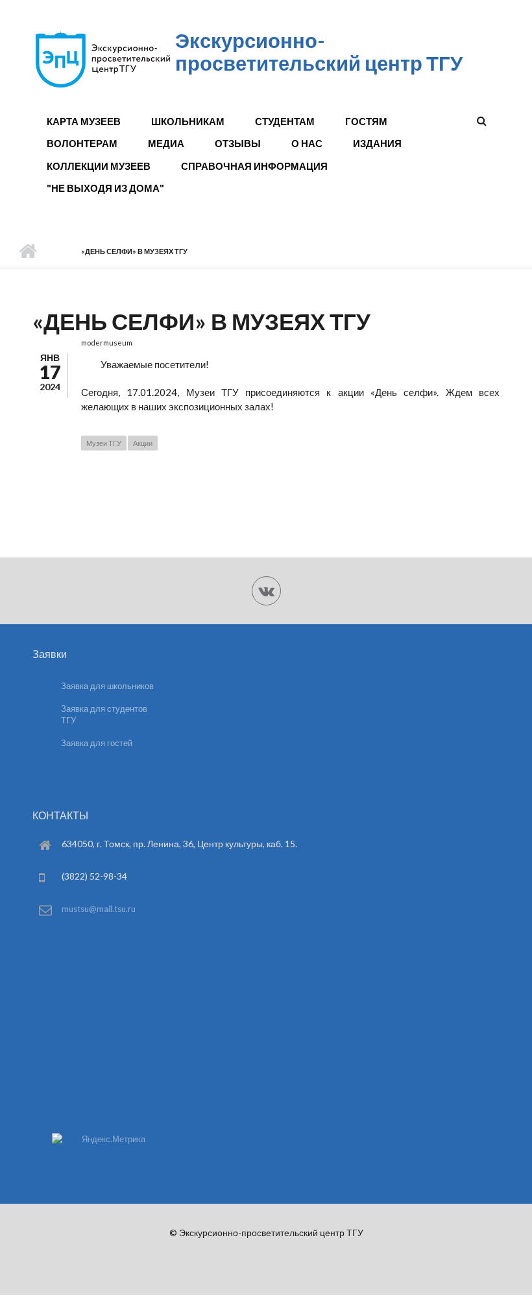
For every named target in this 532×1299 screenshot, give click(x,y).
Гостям (366, 121)
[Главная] (102, 87)
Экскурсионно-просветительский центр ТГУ (319, 51)
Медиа (166, 143)
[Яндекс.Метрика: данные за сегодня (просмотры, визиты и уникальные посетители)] (98, 1139)
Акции (142, 443)
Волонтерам (82, 143)
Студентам (285, 121)
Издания (377, 143)
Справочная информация (254, 166)
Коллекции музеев (99, 166)
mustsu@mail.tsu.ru (99, 909)
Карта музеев (84, 121)
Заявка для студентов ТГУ (104, 714)
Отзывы (238, 143)
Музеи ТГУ (103, 443)
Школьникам (187, 121)
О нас (306, 143)
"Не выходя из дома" (105, 188)
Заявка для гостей (96, 743)
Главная (27, 251)
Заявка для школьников (107, 686)
